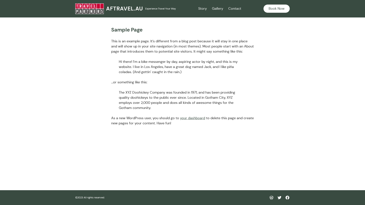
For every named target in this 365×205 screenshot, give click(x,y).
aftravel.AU (124, 8)
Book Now (277, 8)
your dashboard (192, 118)
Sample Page (127, 30)
